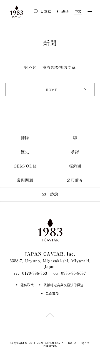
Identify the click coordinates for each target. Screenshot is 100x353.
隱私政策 (27, 285)
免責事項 (52, 293)
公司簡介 (75, 180)
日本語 (46, 11)
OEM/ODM (25, 166)
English (62, 11)
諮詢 (54, 194)
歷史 (25, 152)
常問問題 (25, 180)
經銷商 (75, 166)
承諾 (75, 152)
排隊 (25, 138)
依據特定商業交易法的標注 (64, 285)
